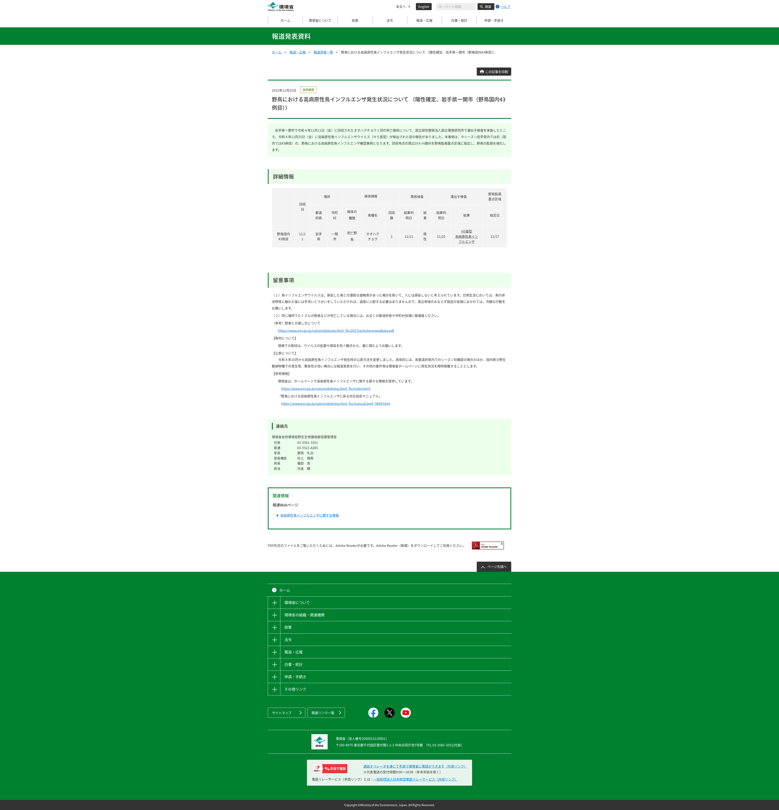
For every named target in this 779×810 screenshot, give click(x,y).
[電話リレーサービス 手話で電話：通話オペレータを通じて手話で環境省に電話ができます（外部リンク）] (330, 769)
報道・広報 (297, 52)
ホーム (285, 20)
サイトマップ (282, 712)
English (423, 6)
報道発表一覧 (323, 52)
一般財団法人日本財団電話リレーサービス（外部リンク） (415, 779)
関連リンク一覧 (323, 712)
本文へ (401, 6)
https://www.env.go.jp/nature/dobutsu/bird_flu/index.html (325, 388)
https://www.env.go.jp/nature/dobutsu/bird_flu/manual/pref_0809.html (335, 403)
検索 (488, 6)
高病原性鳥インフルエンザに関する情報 (309, 515)
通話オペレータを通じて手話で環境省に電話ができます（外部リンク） (415, 766)
